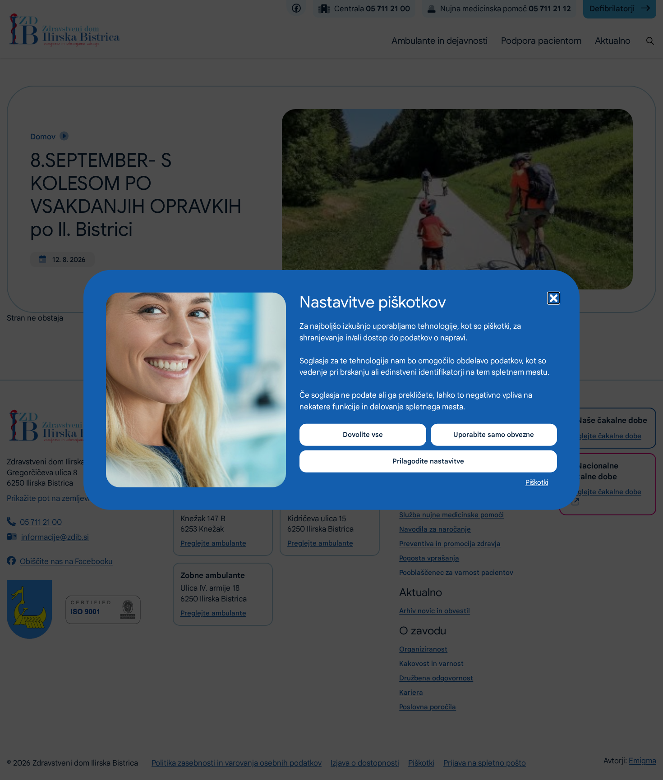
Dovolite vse (363, 435)
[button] (552, 297)
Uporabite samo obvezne (493, 435)
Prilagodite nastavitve (428, 461)
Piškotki (536, 482)
